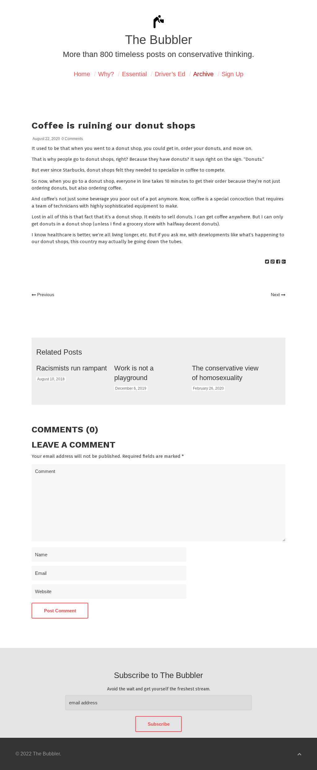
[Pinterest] (273, 261)
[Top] (299, 754)
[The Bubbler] (158, 27)
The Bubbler (158, 39)
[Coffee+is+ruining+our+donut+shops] (267, 261)
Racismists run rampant (71, 368)
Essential (134, 74)
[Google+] (284, 261)
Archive (203, 74)
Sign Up (232, 74)
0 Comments (72, 139)
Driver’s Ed (170, 74)
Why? (106, 74)
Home (82, 74)
